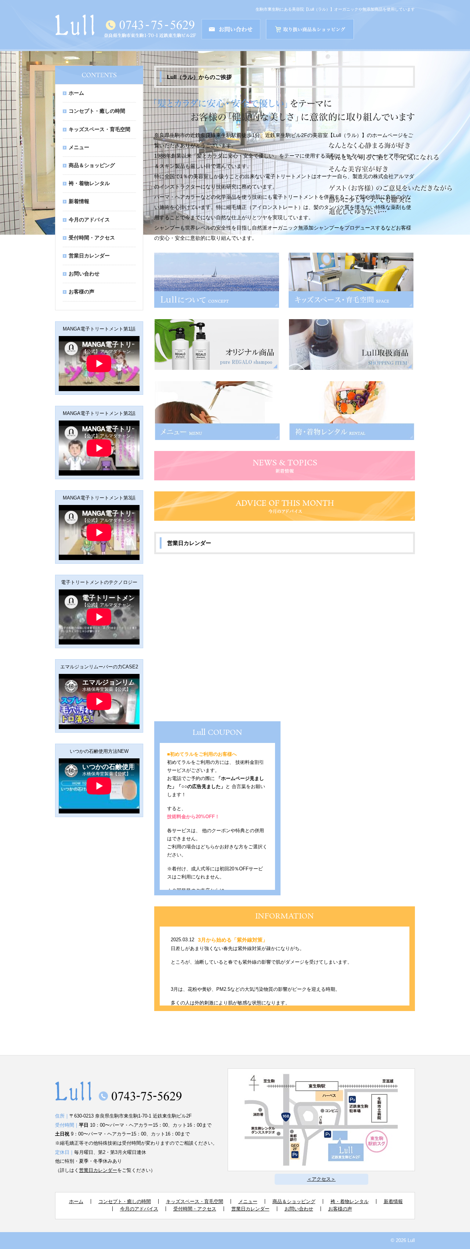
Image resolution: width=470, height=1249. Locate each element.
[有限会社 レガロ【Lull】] (74, 30)
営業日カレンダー (89, 256)
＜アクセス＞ (321, 1179)
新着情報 (79, 201)
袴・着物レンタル (89, 183)
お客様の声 (81, 292)
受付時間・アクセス (92, 238)
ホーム (76, 93)
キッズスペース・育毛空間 (99, 129)
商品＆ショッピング (92, 165)
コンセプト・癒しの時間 (97, 111)
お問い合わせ (84, 274)
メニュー (79, 147)
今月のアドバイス (89, 220)
